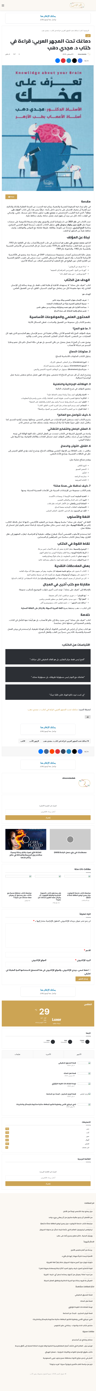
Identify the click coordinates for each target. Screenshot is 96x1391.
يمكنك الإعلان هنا (48, 16)
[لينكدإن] (68, 60)
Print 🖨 (11, 197)
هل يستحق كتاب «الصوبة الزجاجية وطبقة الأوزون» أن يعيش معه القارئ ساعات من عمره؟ (49, 896)
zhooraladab (82, 54)
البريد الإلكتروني (83, 960)
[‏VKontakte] (46, 751)
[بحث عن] (93, 6)
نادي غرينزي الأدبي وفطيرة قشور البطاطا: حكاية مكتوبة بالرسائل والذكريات (46, 1104)
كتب (81, 30)
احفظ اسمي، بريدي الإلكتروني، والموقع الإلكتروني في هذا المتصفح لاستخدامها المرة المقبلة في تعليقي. (48, 972)
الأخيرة (48, 1054)
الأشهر (79, 1054)
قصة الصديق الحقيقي (67, 1062)
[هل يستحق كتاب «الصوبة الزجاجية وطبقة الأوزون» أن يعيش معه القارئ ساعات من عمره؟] (48, 883)
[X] (74, 60)
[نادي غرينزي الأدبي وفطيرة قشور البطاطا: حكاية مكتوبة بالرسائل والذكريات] (84, 1107)
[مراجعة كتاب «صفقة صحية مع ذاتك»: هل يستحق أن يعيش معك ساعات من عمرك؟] (18, 883)
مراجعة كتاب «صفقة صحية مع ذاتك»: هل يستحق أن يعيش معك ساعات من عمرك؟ (19, 895)
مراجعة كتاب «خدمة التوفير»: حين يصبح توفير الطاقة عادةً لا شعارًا (79, 895)
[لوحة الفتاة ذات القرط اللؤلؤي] (84, 1086)
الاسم (87, 950)
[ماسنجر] (57, 60)
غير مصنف (85, 1147)
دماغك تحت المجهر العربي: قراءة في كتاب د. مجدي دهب (53, 709)
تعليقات (17, 1054)
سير (87, 1129)
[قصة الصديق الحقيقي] (84, 1066)
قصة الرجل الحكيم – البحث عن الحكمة (61, 1093)
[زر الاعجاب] (88, 717)
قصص (87, 1144)
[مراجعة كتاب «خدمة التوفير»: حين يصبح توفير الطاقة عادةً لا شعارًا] (78, 883)
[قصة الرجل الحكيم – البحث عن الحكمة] (84, 1097)
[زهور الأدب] (77, 5)
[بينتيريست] (63, 60)
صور (87, 1136)
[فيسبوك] (80, 60)
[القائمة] (3, 6)
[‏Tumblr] (63, 751)
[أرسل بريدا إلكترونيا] (77, 54)
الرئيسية (86, 30)
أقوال (87, 1140)
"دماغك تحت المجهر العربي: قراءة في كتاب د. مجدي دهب (65, 741)
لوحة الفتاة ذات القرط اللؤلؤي (64, 1083)
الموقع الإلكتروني (39, 960)
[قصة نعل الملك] (84, 1076)
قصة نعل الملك (70, 1073)
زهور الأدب (33, 741)
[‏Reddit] (52, 751)
